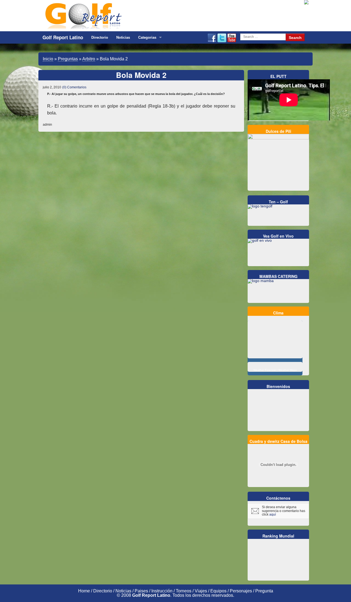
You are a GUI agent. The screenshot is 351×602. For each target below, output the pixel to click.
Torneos (183, 591)
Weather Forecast (264, 370)
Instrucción (161, 591)
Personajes (241, 591)
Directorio (99, 37)
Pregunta (264, 591)
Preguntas (68, 59)
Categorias (147, 37)
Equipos (218, 591)
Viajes (201, 591)
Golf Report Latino (63, 37)
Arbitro (88, 59)
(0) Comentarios (74, 87)
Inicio (48, 59)
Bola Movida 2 (141, 75)
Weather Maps (287, 370)
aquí (272, 514)
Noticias (123, 37)
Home (84, 591)
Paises (141, 591)
